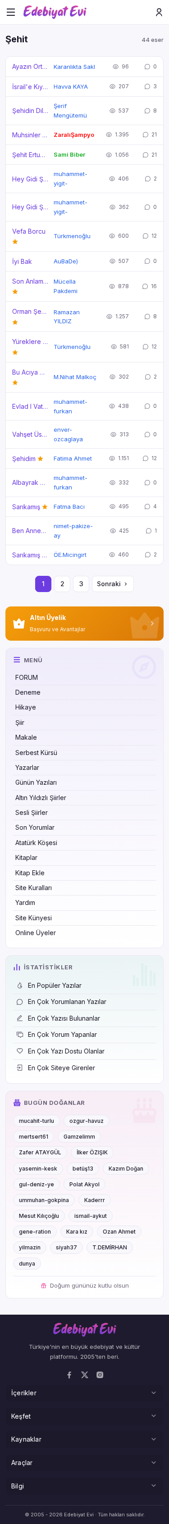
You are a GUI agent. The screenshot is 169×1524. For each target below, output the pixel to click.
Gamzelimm (79, 1136)
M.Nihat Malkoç (75, 376)
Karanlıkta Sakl (74, 66)
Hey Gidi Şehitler (30, 179)
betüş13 (83, 1168)
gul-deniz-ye (36, 1184)
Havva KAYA (71, 86)
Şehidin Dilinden (30, 110)
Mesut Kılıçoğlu (39, 1215)
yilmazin (30, 1247)
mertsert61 (33, 1136)
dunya (27, 1263)
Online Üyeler (35, 932)
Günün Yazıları (36, 782)
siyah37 (66, 1247)
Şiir (19, 722)
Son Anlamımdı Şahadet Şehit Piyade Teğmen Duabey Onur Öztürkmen (30, 281)
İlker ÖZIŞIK (92, 1152)
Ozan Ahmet (119, 1231)
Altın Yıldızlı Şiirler (40, 797)
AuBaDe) (66, 261)
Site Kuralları (33, 887)
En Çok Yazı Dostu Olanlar (66, 1051)
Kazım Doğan (126, 1168)
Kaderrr (94, 1200)
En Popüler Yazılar (55, 985)
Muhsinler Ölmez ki (30, 135)
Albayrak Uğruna (30, 482)
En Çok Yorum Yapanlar (62, 1034)
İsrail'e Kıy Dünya (30, 86)
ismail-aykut (90, 1215)
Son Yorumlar (35, 827)
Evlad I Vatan (30, 406)
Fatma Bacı (69, 506)
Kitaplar (26, 857)
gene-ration (35, 1231)
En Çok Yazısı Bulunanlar (64, 1018)
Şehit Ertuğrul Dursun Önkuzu (30, 154)
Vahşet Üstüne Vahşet (30, 434)
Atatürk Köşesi (36, 842)
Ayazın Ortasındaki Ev (30, 66)
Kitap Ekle (30, 873)
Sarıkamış (26, 507)
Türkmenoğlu (72, 236)
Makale (26, 737)
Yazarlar (27, 767)
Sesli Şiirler (31, 812)
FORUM (26, 677)
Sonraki (109, 584)
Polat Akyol (84, 1184)
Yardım (25, 902)
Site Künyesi (33, 918)
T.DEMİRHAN (109, 1247)
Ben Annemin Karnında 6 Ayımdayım (30, 530)
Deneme (28, 692)
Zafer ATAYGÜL (40, 1152)
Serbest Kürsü (36, 752)
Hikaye (25, 707)
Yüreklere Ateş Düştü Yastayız (30, 341)
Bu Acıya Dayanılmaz (30, 372)
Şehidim (24, 458)
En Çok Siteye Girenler (61, 1068)
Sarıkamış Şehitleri (30, 555)
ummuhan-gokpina (44, 1200)
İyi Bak (22, 261)
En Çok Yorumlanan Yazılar (67, 1001)
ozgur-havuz (86, 1120)
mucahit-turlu (36, 1120)
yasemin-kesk (38, 1168)
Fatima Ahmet (73, 458)
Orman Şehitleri (30, 311)
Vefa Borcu (29, 231)
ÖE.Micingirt (70, 554)
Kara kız (76, 1231)
